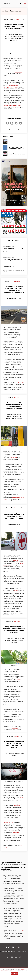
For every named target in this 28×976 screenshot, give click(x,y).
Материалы (11, 951)
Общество (18, 19)
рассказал (19, 679)
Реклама (4, 951)
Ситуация (16, 507)
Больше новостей (14, 130)
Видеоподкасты (21, 951)
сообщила (14, 457)
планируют (15, 728)
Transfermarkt (18, 72)
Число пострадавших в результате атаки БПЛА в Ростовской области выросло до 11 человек (13, 270)
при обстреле (17, 805)
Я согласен (14, 973)
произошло (21, 382)
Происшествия (17, 281)
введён (16, 590)
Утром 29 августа (8, 822)
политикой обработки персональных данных (13, 970)
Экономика (17, 397)
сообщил (15, 560)
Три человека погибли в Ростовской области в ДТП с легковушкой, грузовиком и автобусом (13, 250)
